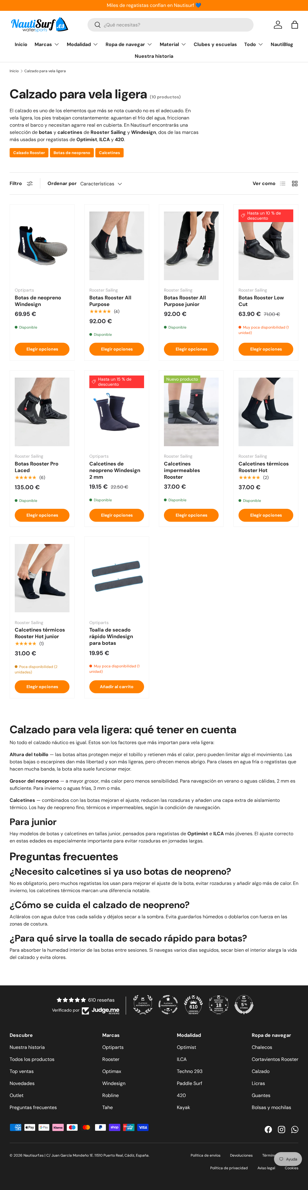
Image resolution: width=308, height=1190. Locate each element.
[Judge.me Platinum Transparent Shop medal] (168, 1004)
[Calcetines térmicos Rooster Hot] (266, 412)
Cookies (291, 1168)
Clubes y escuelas (215, 44)
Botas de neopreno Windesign (38, 301)
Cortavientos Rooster (275, 1059)
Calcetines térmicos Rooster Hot (264, 467)
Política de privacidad (229, 1168)
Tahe (107, 1107)
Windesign (113, 1083)
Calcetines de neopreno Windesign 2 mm (114, 470)
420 (181, 1095)
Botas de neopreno (72, 152)
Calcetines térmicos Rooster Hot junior (40, 633)
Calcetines (109, 152)
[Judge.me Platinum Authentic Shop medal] (142, 1004)
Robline (110, 1095)
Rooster (110, 1059)
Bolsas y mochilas (271, 1107)
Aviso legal (266, 1168)
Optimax (111, 1071)
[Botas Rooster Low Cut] (266, 246)
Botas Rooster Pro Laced (36, 467)
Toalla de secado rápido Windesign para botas (111, 636)
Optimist (186, 1047)
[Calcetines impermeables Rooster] (191, 412)
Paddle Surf (189, 1083)
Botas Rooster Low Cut (261, 301)
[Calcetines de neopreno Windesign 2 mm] (116, 412)
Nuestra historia (154, 56)
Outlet (16, 1095)
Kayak (183, 1107)
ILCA (182, 1059)
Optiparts (113, 1047)
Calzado (261, 1071)
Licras (258, 1083)
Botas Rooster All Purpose (110, 301)
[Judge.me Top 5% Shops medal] (244, 1004)
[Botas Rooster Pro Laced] (42, 412)
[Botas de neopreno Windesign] (42, 246)
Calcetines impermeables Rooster (182, 470)
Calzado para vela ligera (45, 71)
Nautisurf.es (34, 1155)
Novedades (22, 1083)
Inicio (21, 44)
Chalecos (262, 1047)
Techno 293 (189, 1071)
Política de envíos (205, 1155)
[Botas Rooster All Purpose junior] (191, 246)
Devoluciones (241, 1155)
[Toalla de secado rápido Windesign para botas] (116, 578)
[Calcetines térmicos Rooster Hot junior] (42, 578)
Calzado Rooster (29, 152)
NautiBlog (282, 44)
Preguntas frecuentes (33, 1107)
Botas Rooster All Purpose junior (185, 301)
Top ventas (22, 1071)
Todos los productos (32, 1059)
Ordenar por (62, 183)
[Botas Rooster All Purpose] (116, 246)
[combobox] (170, 25)
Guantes (261, 1095)
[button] (294, 24)
